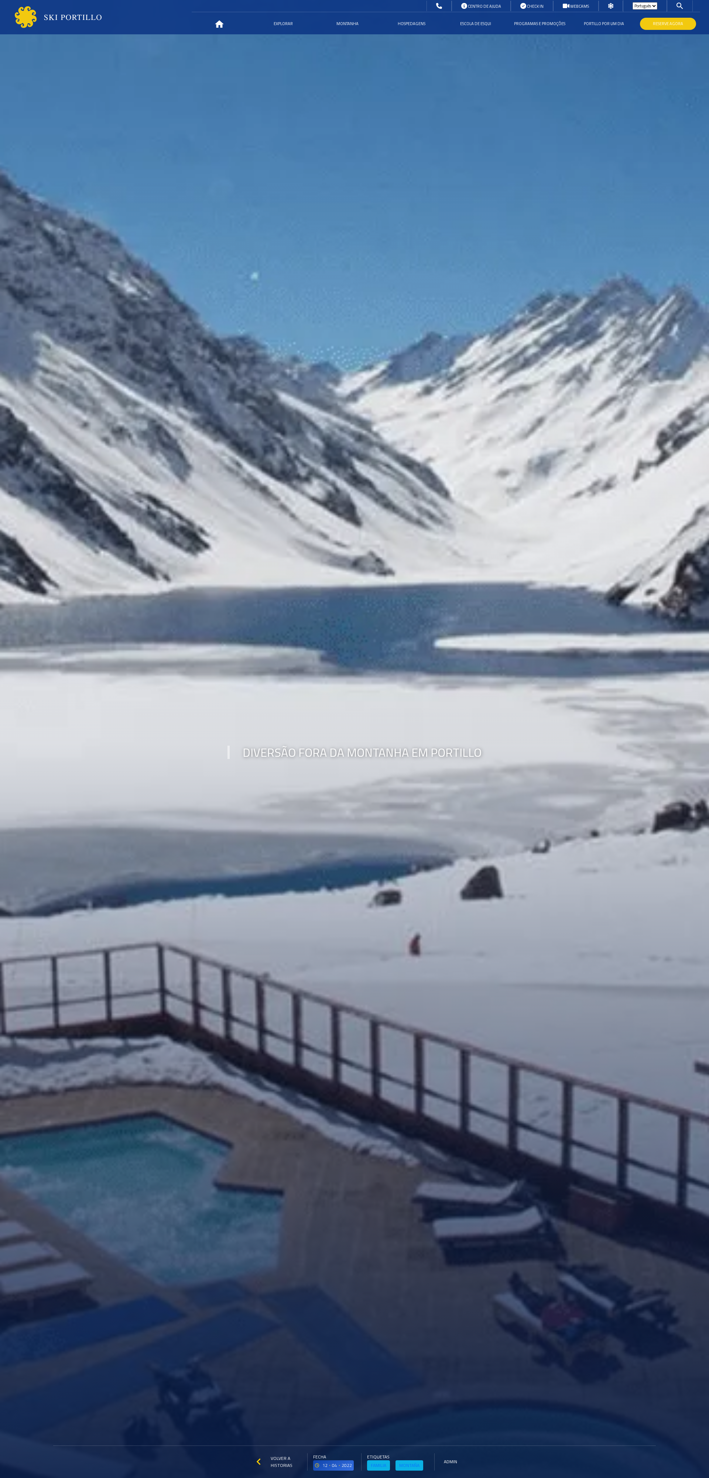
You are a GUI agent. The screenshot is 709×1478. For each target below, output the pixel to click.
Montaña (409, 1465)
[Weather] (610, 6)
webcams (579, 6)
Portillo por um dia (604, 24)
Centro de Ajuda (484, 6)
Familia (378, 1465)
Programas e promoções (539, 24)
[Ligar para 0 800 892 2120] (439, 6)
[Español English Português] (645, 6)
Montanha (347, 24)
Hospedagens (411, 24)
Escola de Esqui (475, 24)
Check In (535, 6)
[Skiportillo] (52, 17)
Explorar (283, 24)
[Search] (680, 5)
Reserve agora (668, 24)
